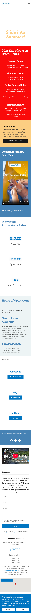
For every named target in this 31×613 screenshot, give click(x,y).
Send (15, 526)
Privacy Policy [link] (9, 532)
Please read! (15, 397)
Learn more (15, 418)
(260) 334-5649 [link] (15, 548)
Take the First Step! (15, 141)
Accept (23, 609)
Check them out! (15, 377)
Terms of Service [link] (18, 532)
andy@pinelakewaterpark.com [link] (15, 550)
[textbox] (15, 497)
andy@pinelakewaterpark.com (10, 334)
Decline (8, 609)
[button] (29, 3)
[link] (6, 3)
